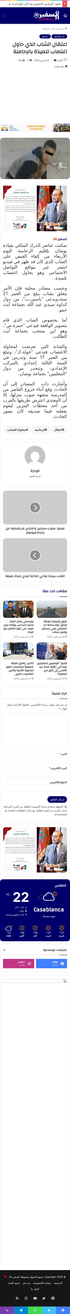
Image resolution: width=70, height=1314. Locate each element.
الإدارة (59, 60)
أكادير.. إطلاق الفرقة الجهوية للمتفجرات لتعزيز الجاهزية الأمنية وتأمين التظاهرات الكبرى (20, 668)
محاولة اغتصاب (16, 429)
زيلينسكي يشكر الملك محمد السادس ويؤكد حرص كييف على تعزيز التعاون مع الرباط (18, 627)
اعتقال (58, 429)
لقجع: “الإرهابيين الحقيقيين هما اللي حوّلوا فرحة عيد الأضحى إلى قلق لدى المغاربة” (52, 668)
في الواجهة (48, 28)
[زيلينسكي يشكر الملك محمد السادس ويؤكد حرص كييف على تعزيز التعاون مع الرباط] (18, 609)
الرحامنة (40, 429)
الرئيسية (60, 28)
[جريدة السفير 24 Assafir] (46, 15)
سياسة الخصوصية (42, 1282)
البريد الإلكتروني (58, 768)
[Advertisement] (35, 96)
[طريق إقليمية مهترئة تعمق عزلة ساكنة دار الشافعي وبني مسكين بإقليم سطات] (52, 609)
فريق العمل (14, 1282)
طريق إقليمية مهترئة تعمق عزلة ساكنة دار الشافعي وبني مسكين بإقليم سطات (54, 627)
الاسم (63, 753)
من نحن (26, 1282)
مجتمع (45, 36)
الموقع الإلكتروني (58, 782)
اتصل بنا (35, 1288)
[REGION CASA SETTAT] (35, 208)
